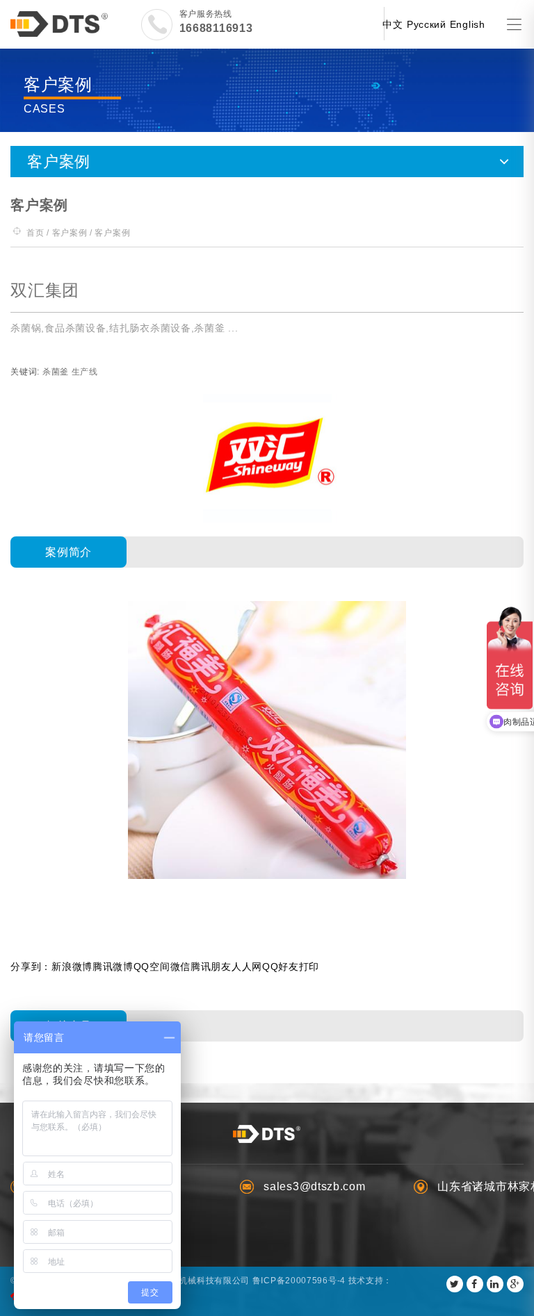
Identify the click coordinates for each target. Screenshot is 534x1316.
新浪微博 (71, 966)
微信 (180, 966)
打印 (309, 966)
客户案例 (70, 233)
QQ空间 (152, 966)
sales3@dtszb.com (314, 1186)
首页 (35, 233)
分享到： (30, 966)
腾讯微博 (113, 966)
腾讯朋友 (211, 966)
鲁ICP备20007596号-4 (299, 1280)
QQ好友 (280, 966)
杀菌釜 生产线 (70, 372)
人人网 (247, 966)
